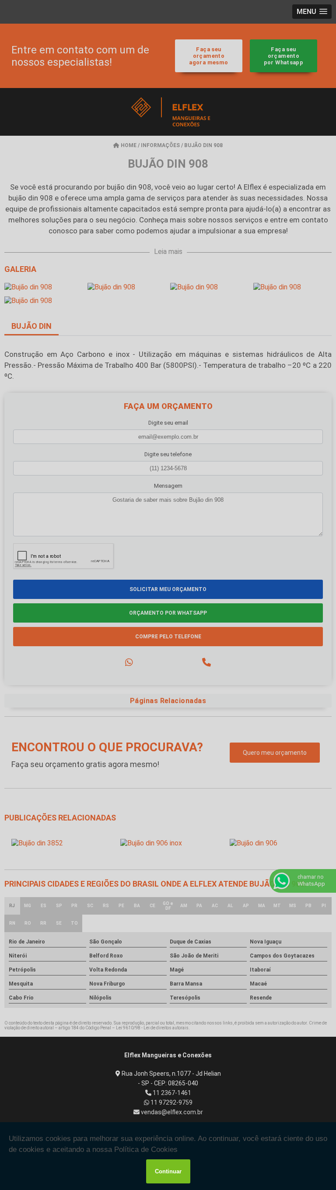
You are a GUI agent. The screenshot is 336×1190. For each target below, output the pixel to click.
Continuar (168, 1171)
